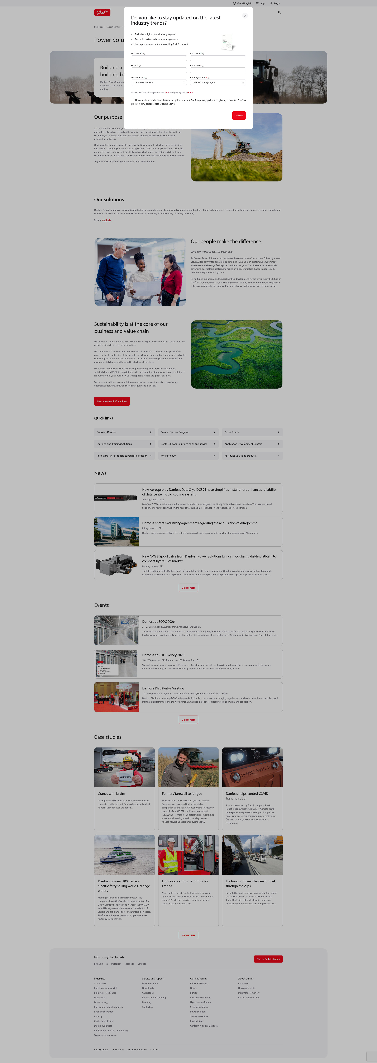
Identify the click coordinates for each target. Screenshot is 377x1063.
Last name (196, 53)
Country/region (198, 77)
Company (195, 65)
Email (134, 65)
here (167, 92)
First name (137, 53)
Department (137, 77)
